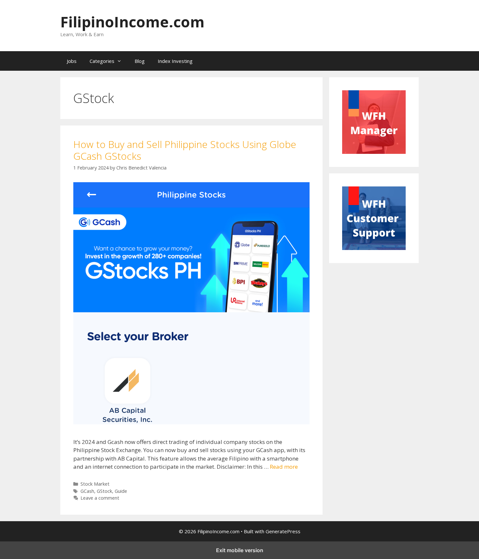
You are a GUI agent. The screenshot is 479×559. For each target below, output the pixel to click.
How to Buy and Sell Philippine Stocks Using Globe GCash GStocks (184, 150)
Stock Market (94, 484)
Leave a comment (99, 498)
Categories (102, 61)
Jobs (72, 61)
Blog (140, 61)
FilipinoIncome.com (132, 22)
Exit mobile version (239, 550)
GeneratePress (283, 531)
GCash (87, 491)
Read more (284, 466)
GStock (104, 491)
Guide (121, 491)
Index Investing (175, 61)
